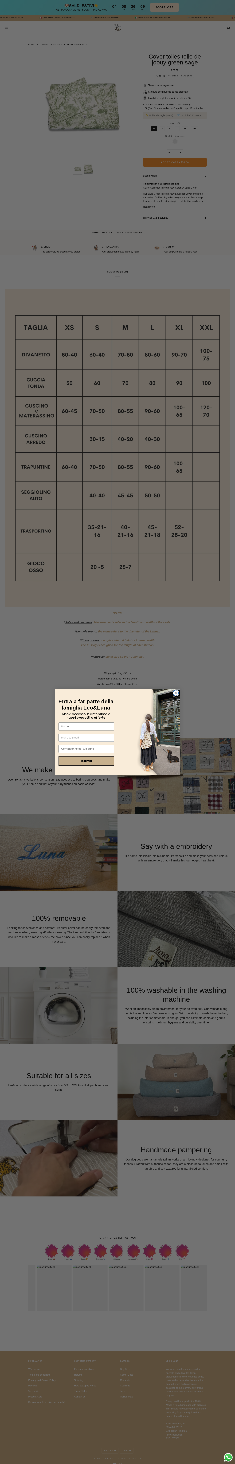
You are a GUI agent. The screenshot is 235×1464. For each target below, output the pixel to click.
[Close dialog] (176, 693)
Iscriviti (86, 761)
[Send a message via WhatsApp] (228, 1457)
